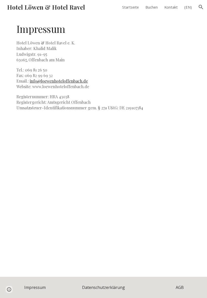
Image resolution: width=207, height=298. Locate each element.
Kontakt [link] (171, 7)
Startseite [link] (130, 7)
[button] (201, 7)
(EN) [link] (188, 7)
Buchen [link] (151, 7)
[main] (103, 68)
